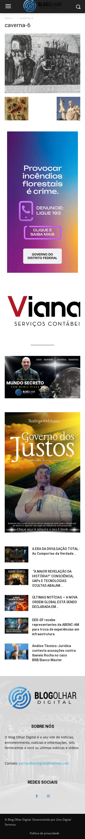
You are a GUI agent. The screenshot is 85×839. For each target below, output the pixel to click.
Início (8, 18)
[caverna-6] (42, 92)
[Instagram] (48, 796)
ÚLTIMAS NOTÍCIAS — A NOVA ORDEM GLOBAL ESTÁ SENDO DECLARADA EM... (54, 602)
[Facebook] (36, 796)
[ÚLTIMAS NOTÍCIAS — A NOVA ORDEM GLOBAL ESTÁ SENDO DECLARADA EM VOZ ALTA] (16, 603)
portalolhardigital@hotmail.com (44, 763)
